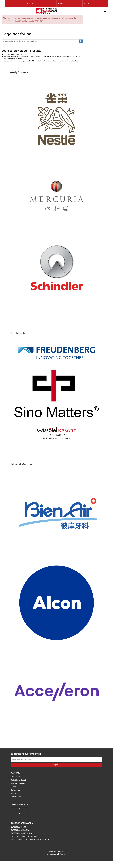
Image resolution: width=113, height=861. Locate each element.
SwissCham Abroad (18, 780)
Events (13, 787)
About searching (8, 46)
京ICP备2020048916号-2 (56, 851)
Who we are (15, 777)
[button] (80, 18)
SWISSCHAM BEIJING (19, 827)
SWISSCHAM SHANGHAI (20, 830)
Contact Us (15, 797)
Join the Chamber (18, 783)
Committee (15, 790)
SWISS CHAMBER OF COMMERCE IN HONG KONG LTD (32, 839)
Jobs (12, 793)
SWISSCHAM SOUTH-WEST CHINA (24, 836)
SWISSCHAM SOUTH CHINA (21, 833)
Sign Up (56, 765)
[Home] (46, 11)
